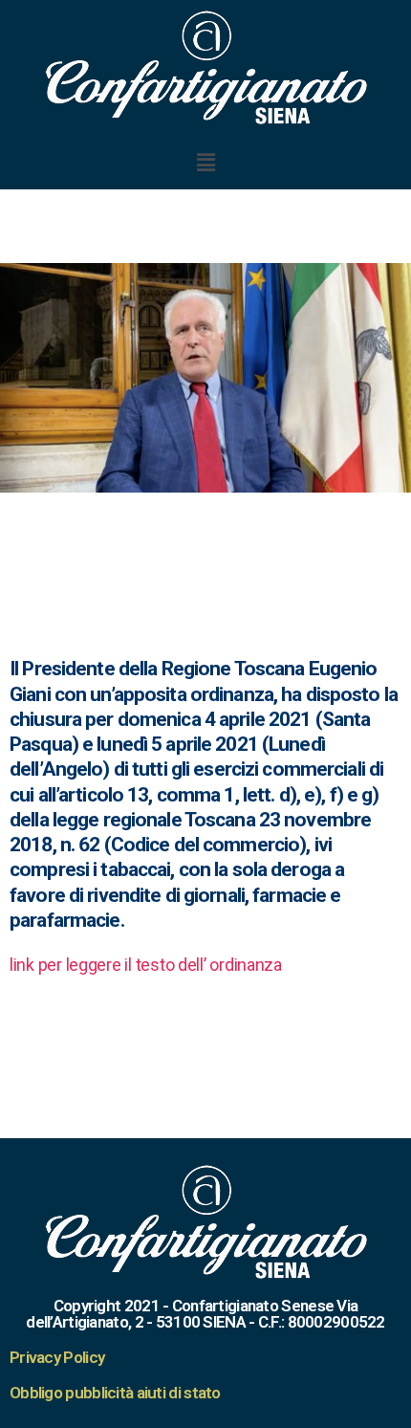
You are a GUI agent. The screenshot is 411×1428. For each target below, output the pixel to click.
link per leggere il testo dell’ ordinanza (146, 965)
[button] (205, 162)
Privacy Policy (57, 1357)
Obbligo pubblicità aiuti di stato (115, 1392)
